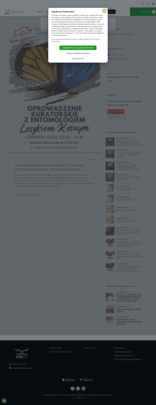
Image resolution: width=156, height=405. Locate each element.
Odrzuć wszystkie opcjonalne (78, 53)
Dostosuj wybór (78, 58)
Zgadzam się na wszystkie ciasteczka (78, 48)
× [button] (104, 10)
